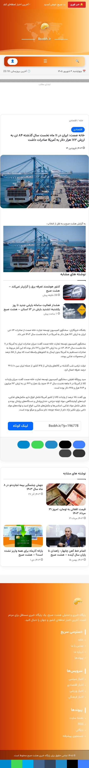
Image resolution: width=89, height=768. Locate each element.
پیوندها (79, 658)
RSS (80, 724)
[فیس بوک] (79, 445)
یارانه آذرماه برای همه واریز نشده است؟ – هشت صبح (23, 553)
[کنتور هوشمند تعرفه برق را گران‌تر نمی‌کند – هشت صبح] (74, 292)
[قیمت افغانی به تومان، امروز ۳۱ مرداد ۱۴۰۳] (66, 494)
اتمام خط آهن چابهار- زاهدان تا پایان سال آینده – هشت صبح (67, 553)
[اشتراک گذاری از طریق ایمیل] (79, 453)
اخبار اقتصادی (75, 685)
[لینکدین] (51, 445)
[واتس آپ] (37, 445)
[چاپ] (65, 453)
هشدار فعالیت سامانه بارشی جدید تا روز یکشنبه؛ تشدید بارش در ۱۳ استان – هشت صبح (32, 307)
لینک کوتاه (20, 426)
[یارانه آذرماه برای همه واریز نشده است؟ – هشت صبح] (23, 536)
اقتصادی (73, 120)
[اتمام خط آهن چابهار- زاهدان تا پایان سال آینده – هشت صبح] (66, 536)
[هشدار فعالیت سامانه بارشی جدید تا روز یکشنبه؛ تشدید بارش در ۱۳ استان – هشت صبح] (74, 311)
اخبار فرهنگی (76, 697)
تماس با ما (77, 646)
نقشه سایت (76, 718)
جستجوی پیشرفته (73, 736)
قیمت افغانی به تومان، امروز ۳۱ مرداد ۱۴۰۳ (67, 511)
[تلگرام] (23, 445)
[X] (65, 445)
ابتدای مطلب (45, 84)
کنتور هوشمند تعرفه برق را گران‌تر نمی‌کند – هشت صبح (34, 289)
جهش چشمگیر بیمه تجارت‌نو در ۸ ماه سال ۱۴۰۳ (23, 487)
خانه (81, 120)
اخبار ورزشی (76, 691)
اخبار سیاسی (76, 679)
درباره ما (78, 652)
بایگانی (79, 730)
